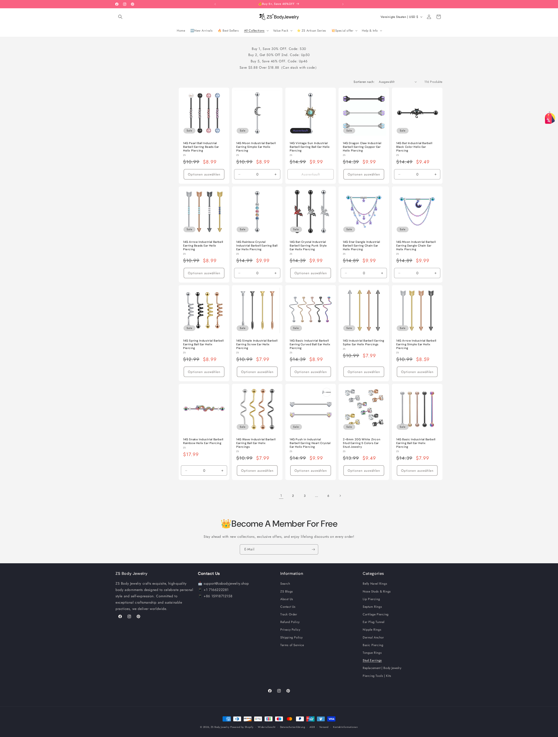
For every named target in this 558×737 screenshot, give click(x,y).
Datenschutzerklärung (292, 727)
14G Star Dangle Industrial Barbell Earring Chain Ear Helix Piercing (361, 245)
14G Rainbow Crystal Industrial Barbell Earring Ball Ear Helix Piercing (257, 245)
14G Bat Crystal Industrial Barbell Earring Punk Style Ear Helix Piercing (308, 245)
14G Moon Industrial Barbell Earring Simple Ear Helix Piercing (256, 146)
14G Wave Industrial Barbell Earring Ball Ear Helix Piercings (256, 443)
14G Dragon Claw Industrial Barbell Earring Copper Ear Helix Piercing (362, 146)
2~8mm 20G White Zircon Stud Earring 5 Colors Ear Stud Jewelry (361, 443)
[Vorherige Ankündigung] (215, 4)
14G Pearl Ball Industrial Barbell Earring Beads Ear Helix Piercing (201, 146)
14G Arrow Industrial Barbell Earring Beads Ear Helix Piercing (203, 245)
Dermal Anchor (373, 637)
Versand (323, 727)
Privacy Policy (290, 629)
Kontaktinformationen (345, 727)
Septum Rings (372, 606)
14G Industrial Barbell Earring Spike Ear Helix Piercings (363, 342)
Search (285, 583)
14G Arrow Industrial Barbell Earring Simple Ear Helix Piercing (416, 344)
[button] (120, 17)
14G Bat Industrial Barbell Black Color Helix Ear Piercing (414, 146)
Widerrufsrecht (267, 727)
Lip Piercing (371, 599)
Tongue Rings (372, 652)
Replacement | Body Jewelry (382, 668)
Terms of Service (292, 645)
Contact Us (288, 606)
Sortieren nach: (364, 82)
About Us (286, 599)
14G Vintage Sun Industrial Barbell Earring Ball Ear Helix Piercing (310, 146)
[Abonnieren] (313, 549)
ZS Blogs (286, 591)
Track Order (288, 614)
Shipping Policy (291, 637)
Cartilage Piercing (376, 614)
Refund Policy (290, 622)
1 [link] (281, 495)
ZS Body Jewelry (220, 727)
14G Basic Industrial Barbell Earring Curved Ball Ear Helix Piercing (310, 344)
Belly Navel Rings (375, 583)
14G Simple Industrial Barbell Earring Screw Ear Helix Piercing (256, 344)
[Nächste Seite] (340, 495)
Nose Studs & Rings (377, 591)
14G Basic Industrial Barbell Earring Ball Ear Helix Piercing (416, 443)
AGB (312, 727)
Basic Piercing (373, 645)
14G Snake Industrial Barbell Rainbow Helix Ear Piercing (203, 441)
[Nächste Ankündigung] (343, 4)
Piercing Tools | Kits (377, 676)
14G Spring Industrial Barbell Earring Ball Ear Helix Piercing (203, 344)
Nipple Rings (372, 629)
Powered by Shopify (241, 727)
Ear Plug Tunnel (373, 622)
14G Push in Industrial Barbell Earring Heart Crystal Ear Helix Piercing (310, 443)
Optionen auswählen (204, 174)
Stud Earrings (372, 660)
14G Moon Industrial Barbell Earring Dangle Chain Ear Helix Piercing (416, 245)
